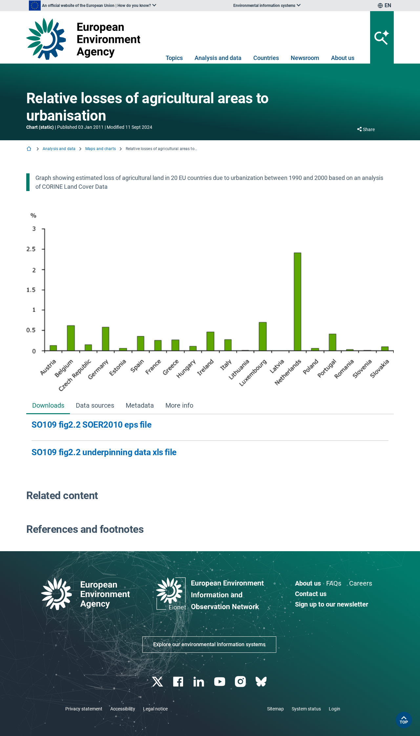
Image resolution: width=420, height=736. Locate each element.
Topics (174, 57)
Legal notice (155, 708)
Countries (266, 57)
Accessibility (122, 708)
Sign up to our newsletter (331, 604)
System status (306, 708)
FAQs (333, 583)
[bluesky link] (261, 681)
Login (334, 708)
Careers (360, 583)
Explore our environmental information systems (209, 644)
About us (342, 57)
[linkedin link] (199, 681)
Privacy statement (83, 708)
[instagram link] (241, 681)
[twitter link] (158, 681)
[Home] (29, 149)
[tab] (48, 406)
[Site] (85, 39)
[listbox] (92, 5)
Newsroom (305, 57)
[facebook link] (179, 681)
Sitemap (275, 708)
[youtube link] (220, 681)
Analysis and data (218, 57)
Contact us (310, 594)
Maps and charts (100, 148)
